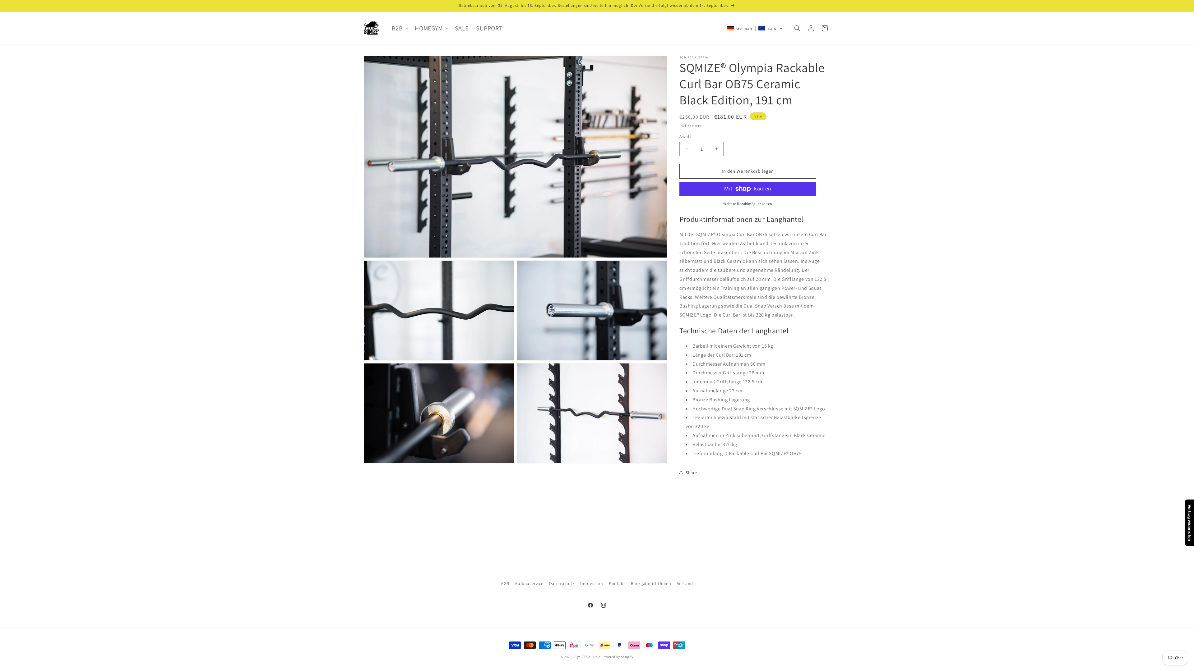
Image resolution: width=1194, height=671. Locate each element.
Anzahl (685, 136)
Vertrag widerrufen (1189, 522)
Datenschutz (562, 583)
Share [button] (691, 472)
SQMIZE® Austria (587, 657)
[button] (399, 28)
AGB (505, 583)
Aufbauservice (529, 583)
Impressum (591, 583)
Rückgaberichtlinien (651, 583)
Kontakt (617, 583)
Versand (685, 583)
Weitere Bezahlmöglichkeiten (747, 203)
